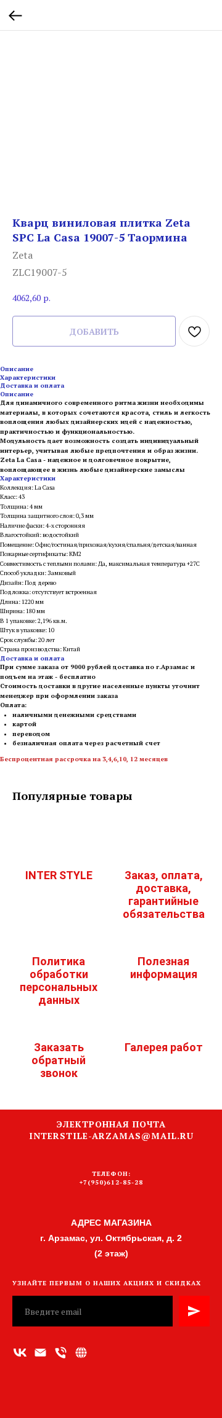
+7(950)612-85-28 (111, 1182)
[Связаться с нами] (81, 1352)
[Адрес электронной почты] (40, 1352)
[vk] (20, 1352)
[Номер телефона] (60, 1352)
